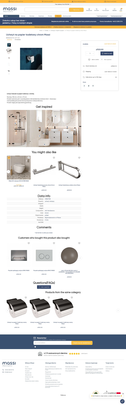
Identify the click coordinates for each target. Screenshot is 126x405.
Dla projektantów (70, 370)
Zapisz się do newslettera (81, 343)
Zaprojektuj (88, 366)
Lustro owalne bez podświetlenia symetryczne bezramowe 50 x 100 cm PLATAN (19, 141)
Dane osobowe (110, 366)
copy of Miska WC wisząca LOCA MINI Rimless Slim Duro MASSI (44, 140)
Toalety (47, 30)
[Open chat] (122, 401)
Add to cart (108, 53)
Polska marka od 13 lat (17, 1)
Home (41, 30)
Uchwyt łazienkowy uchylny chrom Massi (69, 185)
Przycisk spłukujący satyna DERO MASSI (18, 270)
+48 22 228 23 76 (9, 369)
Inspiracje (41, 16)
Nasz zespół (28, 368)
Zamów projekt (67, 16)
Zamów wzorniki (48, 1)
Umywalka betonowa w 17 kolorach (52, 387)
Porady (50, 16)
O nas (26, 366)
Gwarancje (48, 378)
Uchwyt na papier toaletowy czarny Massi (17, 323)
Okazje (58, 16)
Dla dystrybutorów (70, 368)
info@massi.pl (8, 372)
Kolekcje (23, 16)
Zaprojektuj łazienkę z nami (52, 382)
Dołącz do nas (29, 377)
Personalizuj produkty (80, 1)
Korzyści (27, 370)
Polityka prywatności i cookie (53, 374)
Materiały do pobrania (71, 366)
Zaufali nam (28, 372)
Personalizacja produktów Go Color (53, 369)
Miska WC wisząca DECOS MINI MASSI (19, 181)
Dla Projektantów (102, 16)
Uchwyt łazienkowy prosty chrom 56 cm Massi (44, 185)
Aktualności (28, 375)
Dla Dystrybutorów (116, 16)
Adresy (107, 370)
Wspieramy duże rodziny (32, 381)
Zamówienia (109, 368)
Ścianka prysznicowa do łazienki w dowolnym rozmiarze (94, 369)
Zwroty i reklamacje (50, 366)
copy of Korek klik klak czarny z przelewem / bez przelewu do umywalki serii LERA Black (69, 272)
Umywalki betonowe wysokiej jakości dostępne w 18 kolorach (94, 372)
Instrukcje (47, 376)
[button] (121, 9)
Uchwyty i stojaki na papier (57, 30)
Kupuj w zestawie (111, 1)
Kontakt (27, 379)
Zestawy (32, 16)
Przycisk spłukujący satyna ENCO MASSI (44, 270)
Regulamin (48, 372)
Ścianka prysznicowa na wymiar (54, 384)
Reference (9, 38)
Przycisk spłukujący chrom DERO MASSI (94, 139)
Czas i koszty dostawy (51, 380)
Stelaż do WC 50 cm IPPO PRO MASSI (69, 139)
